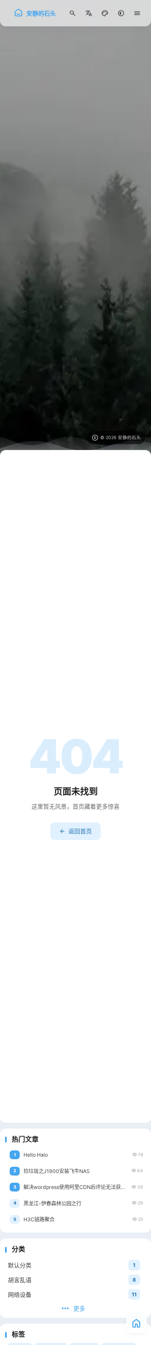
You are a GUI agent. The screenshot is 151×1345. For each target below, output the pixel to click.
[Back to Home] (136, 1323)
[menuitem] (89, 13)
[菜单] (137, 13)
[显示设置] (105, 13)
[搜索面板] (73, 13)
